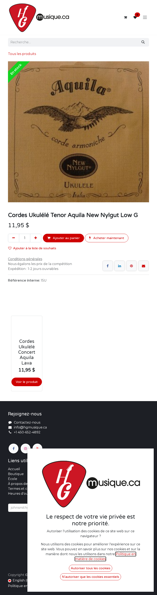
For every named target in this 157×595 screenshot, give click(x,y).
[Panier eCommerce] (125, 17)
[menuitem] (20, 580)
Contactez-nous (27, 422)
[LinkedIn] (119, 266)
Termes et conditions (25, 489)
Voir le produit (27, 382)
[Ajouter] (35, 238)
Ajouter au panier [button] (66, 238)
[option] (78, 343)
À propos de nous (22, 484)
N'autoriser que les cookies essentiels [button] (90, 577)
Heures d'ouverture (24, 493)
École (12, 479)
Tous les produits (22, 54)
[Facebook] (108, 266)
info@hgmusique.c (29, 427)
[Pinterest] (131, 266)
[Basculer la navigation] (145, 17)
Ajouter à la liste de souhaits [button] (34, 248)
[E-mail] (143, 266)
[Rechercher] (143, 42)
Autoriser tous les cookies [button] (90, 568)
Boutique (16, 474)
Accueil (14, 469)
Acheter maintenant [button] (108, 238)
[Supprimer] (13, 238)
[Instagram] (25, 448)
